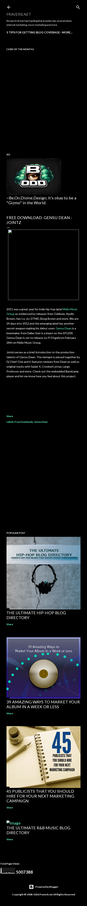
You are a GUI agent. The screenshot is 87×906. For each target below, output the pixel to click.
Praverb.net (18, 14)
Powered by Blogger (46, 886)
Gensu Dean (63, 328)
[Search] (78, 6)
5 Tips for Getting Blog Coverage (33, 32)
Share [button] (9, 416)
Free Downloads (24, 421)
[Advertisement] (43, 478)
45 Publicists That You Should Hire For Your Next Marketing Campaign (40, 796)
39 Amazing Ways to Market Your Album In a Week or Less (43, 704)
